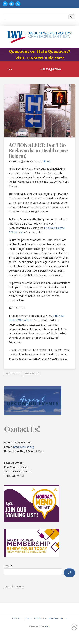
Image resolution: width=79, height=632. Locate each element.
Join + (28, 618)
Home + (16, 618)
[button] (9, 69)
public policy (32, 373)
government (12, 373)
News (48, 161)
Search (8, 566)
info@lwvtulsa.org (23, 447)
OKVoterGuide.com (44, 58)
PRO (47, 626)
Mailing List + (58, 618)
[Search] (69, 572)
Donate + (40, 618)
